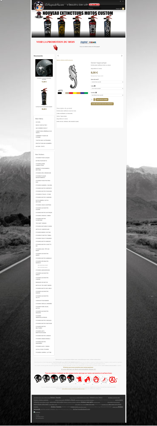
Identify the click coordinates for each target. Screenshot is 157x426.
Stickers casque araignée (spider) (44, 79)
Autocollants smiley (44, 402)
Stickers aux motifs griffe (42, 254)
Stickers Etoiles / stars (43, 194)
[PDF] (122, 63)
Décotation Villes (43, 267)
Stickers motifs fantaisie (44, 323)
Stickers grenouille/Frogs (41, 316)
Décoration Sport (43, 265)
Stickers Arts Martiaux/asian (41, 331)
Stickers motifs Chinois (43, 335)
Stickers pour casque (42, 157)
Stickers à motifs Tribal (43, 235)
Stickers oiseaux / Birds (43, 215)
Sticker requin (58, 55)
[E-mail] (1, 1)
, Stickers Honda (47, 397)
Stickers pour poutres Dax (43, 181)
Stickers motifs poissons (44, 191)
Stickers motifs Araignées (41, 342)
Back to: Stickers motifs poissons (65, 60)
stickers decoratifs (59, 400)
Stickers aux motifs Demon (42, 292)
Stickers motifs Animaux (44, 258)
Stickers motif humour (43, 241)
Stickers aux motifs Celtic (42, 296)
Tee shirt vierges (41, 223)
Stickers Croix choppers (43, 205)
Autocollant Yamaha (82, 407)
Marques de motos (42, 282)
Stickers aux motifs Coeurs (42, 278)
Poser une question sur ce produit (102, 104)
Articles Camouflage (42, 229)
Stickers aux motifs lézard (42, 208)
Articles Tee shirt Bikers (43, 285)
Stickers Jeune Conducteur (40, 164)
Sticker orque (121, 55)
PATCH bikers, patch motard (42, 201)
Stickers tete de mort (73, 397)
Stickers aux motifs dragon (42, 312)
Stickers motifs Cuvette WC (43, 245)
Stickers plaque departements (41, 176)
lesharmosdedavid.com (81, 409)
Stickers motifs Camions (43, 197)
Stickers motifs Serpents (44, 188)
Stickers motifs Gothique (44, 212)
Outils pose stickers (42, 349)
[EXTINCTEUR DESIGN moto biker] (44, 96)
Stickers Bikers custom (43, 232)
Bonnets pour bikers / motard (43, 169)
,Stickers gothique (76, 402)
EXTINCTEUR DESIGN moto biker (44, 106)
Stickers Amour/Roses (43, 270)
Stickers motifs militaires (41, 327)
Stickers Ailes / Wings (42, 346)
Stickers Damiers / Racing (44, 185)
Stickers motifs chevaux (43, 320)
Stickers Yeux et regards (44, 238)
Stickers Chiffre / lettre (43, 352)
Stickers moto (74, 407)
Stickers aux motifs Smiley (42, 273)
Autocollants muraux (105, 404)
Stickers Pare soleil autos (42, 307)
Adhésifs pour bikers (96, 397)
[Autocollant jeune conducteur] (83, 380)
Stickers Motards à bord (44, 226)
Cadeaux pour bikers (42, 300)
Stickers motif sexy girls (44, 288)
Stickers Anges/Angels (43, 338)
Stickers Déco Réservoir (43, 173)
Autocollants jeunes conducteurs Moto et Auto (73, 388)
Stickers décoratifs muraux (42, 262)
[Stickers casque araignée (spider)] (44, 68)
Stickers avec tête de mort (42, 249)
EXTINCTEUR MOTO (41, 160)
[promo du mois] (55, 46)
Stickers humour (68, 402)
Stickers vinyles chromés (44, 303)
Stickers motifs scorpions (41, 219)
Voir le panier (123, 9)
